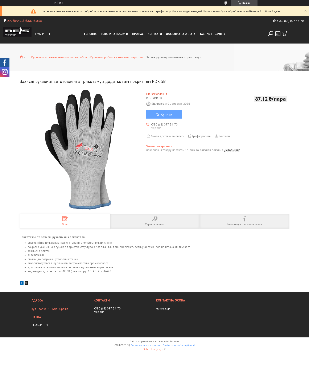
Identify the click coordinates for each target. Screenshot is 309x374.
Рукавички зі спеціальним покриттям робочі (59, 57)
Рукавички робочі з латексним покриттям (116, 57)
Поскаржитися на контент (146, 345)
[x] (26, 283)
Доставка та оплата (180, 34)
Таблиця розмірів (212, 34)
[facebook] (22, 283)
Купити (166, 114)
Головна (90, 34)
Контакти (155, 34)
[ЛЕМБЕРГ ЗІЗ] (17, 34)
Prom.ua (174, 341)
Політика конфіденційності (179, 345)
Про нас (138, 34)
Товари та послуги (114, 34)
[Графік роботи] (277, 33)
